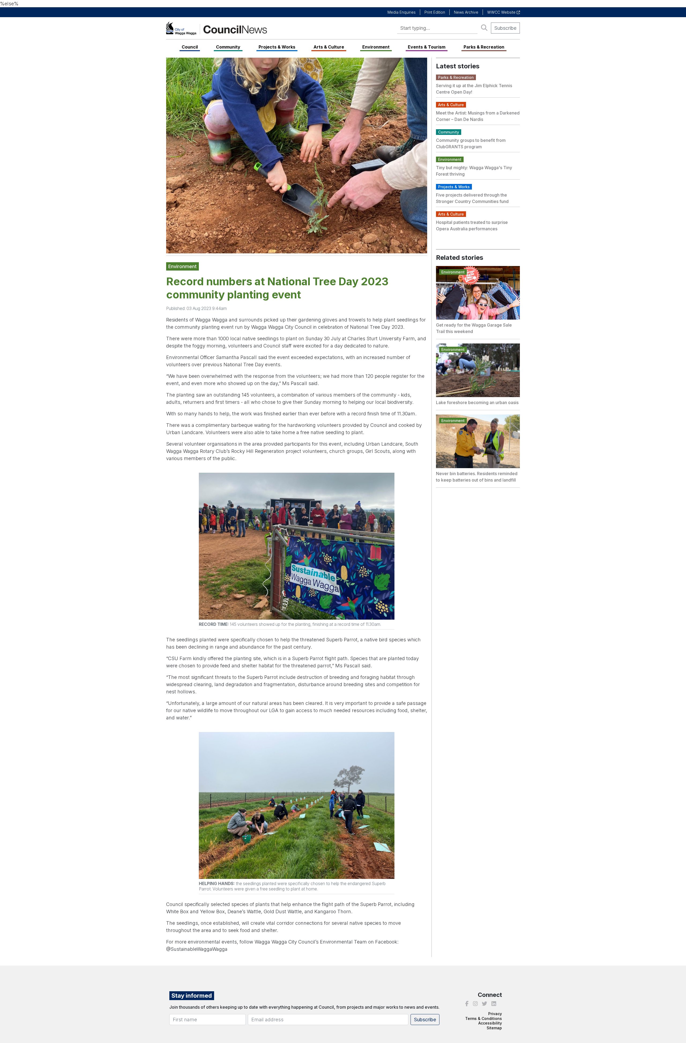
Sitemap (494, 1028)
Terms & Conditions (483, 1018)
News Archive (466, 12)
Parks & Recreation (484, 47)
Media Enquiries (401, 12)
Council (190, 47)
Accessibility (490, 1023)
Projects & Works (277, 47)
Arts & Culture (329, 47)
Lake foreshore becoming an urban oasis (477, 402)
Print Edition (434, 12)
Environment (376, 47)
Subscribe (505, 28)
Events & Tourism (426, 47)
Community (228, 47)
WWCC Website (502, 12)
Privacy (495, 1013)
